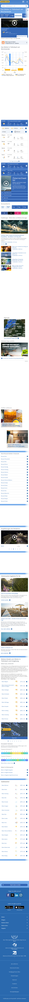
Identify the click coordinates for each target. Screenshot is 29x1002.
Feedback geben (12, 33)
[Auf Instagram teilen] (17, 213)
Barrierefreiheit (14, 987)
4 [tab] (15, 549)
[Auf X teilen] (11, 213)
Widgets (3, 920)
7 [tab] (21, 741)
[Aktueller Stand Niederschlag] (14, 328)
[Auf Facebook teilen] (4, 213)
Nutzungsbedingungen (14, 991)
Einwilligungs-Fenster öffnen (14, 971)
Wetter (3, 917)
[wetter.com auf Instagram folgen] (21, 895)
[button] (14, 123)
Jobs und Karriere (14, 963)
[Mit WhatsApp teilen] (24, 213)
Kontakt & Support (14, 975)
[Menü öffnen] (26, 1)
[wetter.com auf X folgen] (12, 895)
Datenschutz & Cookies (14, 967)
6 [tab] (19, 549)
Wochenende (18, 15)
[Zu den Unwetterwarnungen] (4, 137)
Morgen (7, 15)
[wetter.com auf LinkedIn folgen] (16, 895)
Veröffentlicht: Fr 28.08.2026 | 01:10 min (9, 242)
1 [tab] (9, 549)
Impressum (14, 979)
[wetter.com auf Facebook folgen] (8, 895)
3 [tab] (13, 549)
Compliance (14, 983)
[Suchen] (26, 6)
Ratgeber (3, 928)
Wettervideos (4, 925)
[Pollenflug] (23, 2)
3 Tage (12, 15)
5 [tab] (17, 549)
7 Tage (24, 15)
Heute (2, 15)
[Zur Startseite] (5, 1)
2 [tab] (11, 549)
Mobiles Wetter (5, 922)
